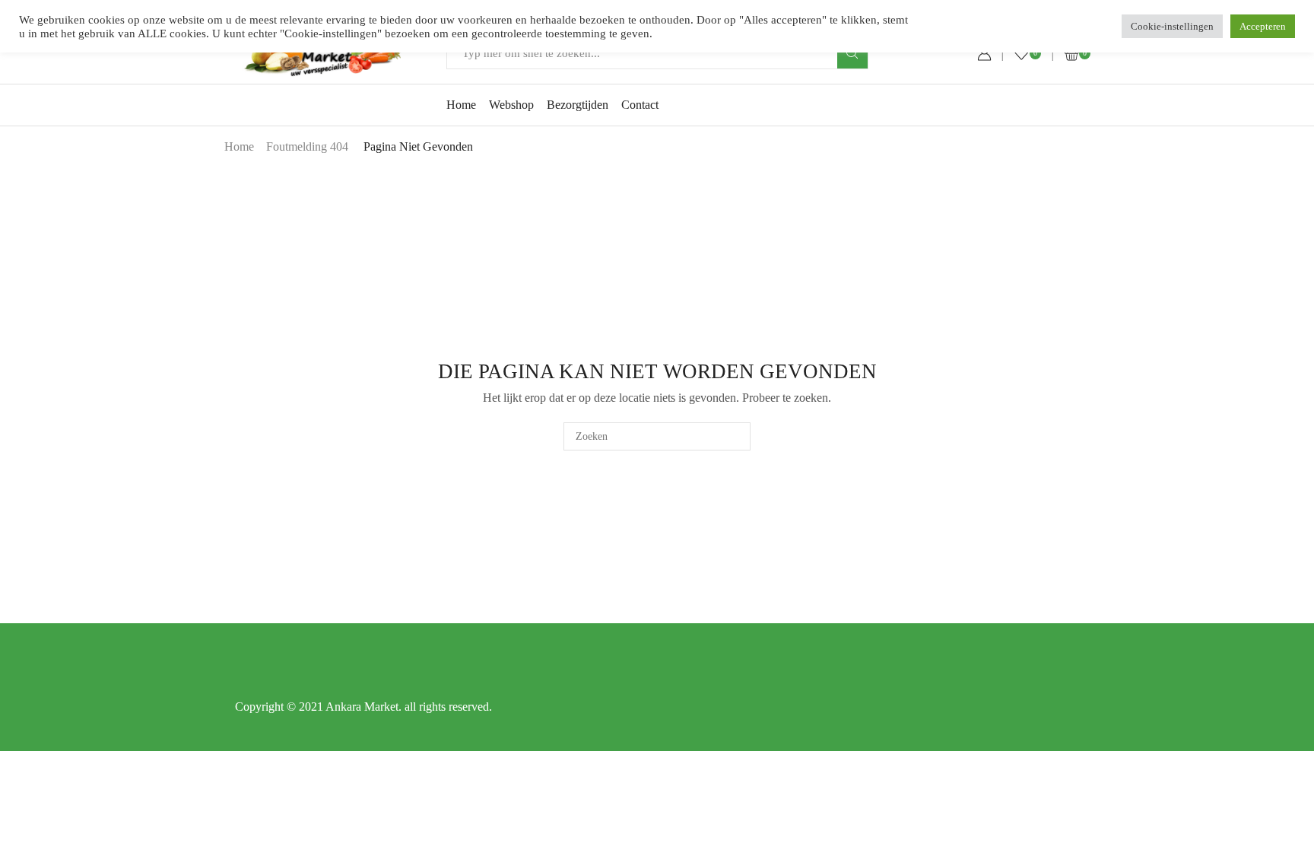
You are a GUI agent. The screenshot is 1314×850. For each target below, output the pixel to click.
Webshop (511, 104)
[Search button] (852, 53)
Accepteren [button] (1262, 26)
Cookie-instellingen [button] (1172, 26)
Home (461, 104)
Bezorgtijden (577, 104)
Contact (640, 104)
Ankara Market (361, 706)
